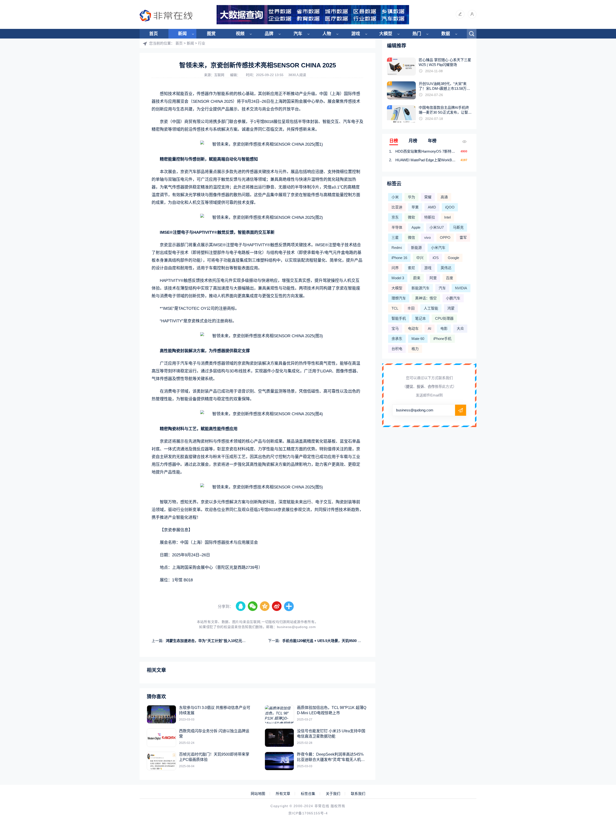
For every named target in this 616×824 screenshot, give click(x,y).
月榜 (413, 140)
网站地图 (258, 793)
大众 (460, 328)
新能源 (416, 248)
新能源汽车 (420, 288)
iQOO (450, 207)
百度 (449, 278)
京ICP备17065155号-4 (308, 813)
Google (453, 258)
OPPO (445, 237)
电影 (444, 328)
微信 (411, 237)
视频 (240, 33)
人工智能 (431, 308)
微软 (411, 217)
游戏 (355, 33)
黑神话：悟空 (426, 298)
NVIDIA (461, 288)
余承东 (396, 339)
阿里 (433, 278)
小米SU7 (437, 227)
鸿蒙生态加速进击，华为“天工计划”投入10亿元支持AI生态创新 (216, 641)
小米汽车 (438, 248)
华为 (411, 197)
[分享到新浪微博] (277, 606)
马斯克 (458, 227)
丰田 (411, 308)
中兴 (420, 258)
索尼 (411, 268)
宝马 (395, 328)
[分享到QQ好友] (241, 606)
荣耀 (427, 197)
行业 (201, 43)
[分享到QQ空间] (265, 606)
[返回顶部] (600, 736)
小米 (395, 197)
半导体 (396, 227)
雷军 (463, 237)
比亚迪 (396, 207)
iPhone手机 (442, 339)
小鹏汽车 (453, 298)
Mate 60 (417, 339)
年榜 (432, 140)
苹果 (415, 207)
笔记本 (420, 318)
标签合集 (308, 793)
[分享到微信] (253, 606)
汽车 (298, 33)
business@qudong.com (296, 627)
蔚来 (416, 278)
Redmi (396, 248)
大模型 (385, 33)
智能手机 (398, 318)
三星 (395, 237)
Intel (447, 217)
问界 (395, 268)
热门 (416, 33)
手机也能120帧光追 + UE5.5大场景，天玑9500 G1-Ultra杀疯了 (332, 641)
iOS (436, 258)
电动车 (413, 328)
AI (429, 328)
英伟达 (446, 268)
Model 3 (397, 278)
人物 (326, 33)
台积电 (396, 349)
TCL (394, 308)
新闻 (182, 33)
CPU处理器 (444, 318)
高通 (444, 197)
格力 (415, 349)
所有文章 (283, 793)
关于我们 (333, 793)
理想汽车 (398, 298)
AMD (432, 207)
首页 (153, 33)
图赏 (211, 33)
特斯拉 (429, 217)
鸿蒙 (451, 308)
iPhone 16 (399, 258)
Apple (415, 227)
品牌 (269, 33)
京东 (395, 217)
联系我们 (358, 793)
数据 (445, 33)
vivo (427, 237)
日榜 (393, 140)
